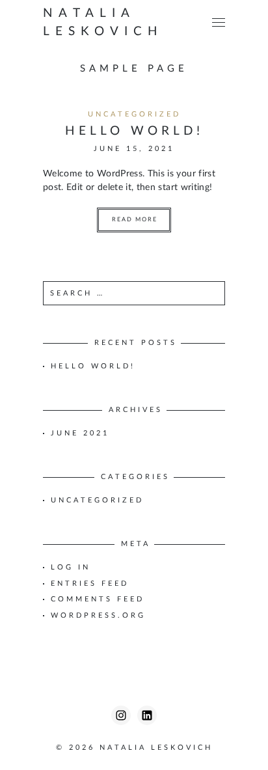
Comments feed (97, 599)
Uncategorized (134, 114)
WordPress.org (98, 615)
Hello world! (134, 131)
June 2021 (80, 433)
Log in (70, 567)
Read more (134, 220)
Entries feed (90, 583)
